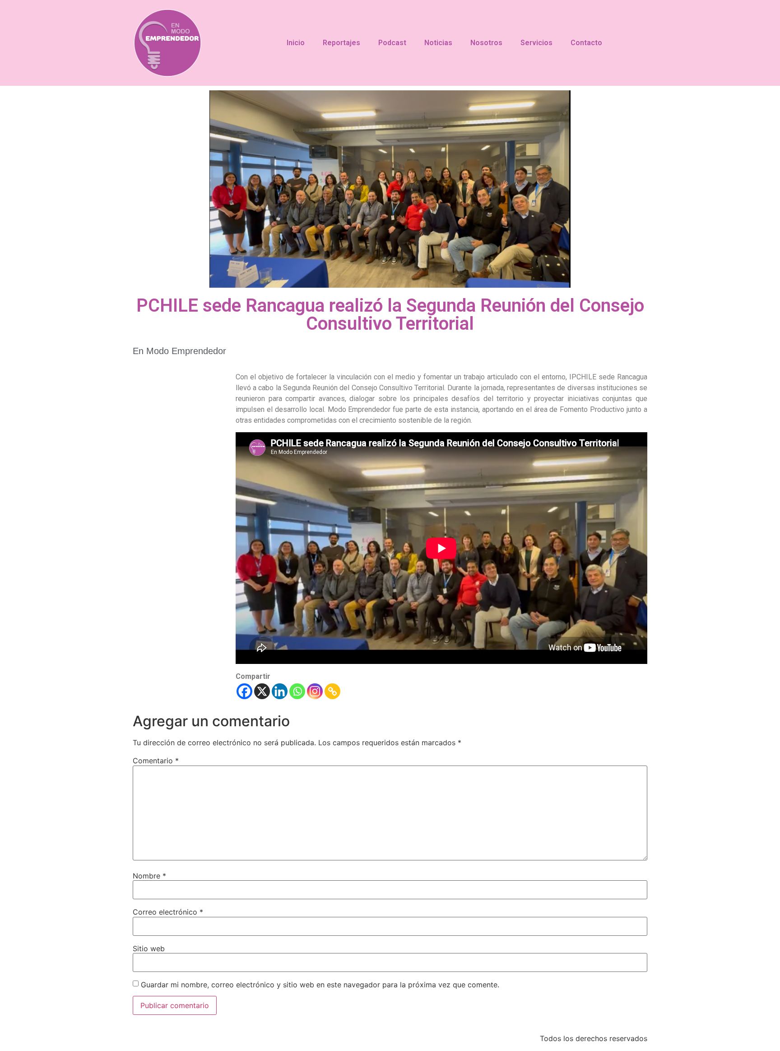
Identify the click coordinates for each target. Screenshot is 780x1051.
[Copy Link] (332, 691)
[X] (262, 691)
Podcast (392, 42)
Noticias (438, 42)
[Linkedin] (280, 691)
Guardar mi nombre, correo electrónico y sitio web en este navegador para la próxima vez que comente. (320, 984)
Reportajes (341, 42)
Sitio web (149, 948)
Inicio (296, 42)
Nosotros (486, 42)
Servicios (536, 42)
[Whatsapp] (297, 691)
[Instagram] (315, 691)
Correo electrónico (168, 912)
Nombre (149, 875)
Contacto (586, 42)
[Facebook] (244, 691)
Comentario (156, 760)
